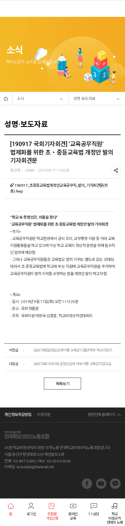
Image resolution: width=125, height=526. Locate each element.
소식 (20, 98)
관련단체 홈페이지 (101, 414)
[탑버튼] (114, 468)
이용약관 (43, 414)
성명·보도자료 (84, 98)
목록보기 (62, 384)
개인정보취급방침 (17, 414)
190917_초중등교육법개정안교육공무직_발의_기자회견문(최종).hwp (59, 188)
